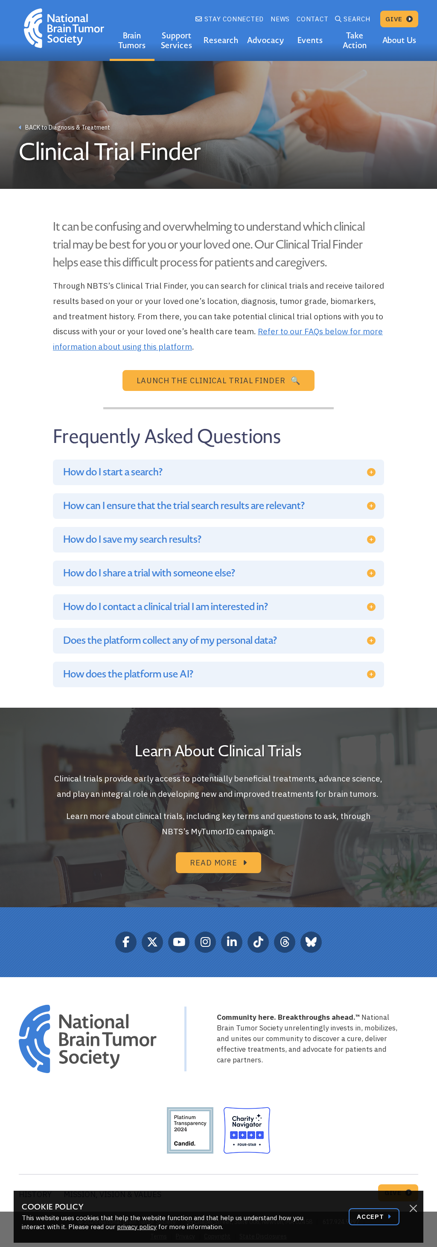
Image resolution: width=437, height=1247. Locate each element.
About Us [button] (399, 40)
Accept (371, 1216)
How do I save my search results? (132, 539)
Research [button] (221, 40)
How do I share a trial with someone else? (149, 573)
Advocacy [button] (265, 40)
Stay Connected (233, 19)
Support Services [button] (177, 40)
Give (395, 19)
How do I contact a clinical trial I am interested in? (165, 606)
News (280, 19)
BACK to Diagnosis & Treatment (67, 127)
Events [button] (310, 40)
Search (357, 19)
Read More (214, 863)
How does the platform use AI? (128, 674)
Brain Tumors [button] (132, 40)
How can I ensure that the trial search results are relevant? (184, 505)
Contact (312, 19)
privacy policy (137, 1227)
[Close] (413, 1209)
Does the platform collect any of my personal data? (170, 640)
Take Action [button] (355, 40)
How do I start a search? (113, 472)
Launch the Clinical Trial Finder (211, 380)
